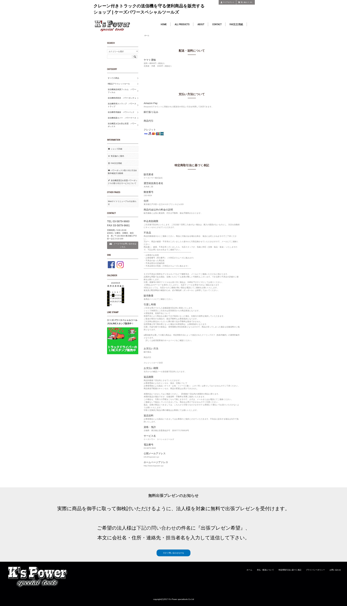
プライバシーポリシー (315, 570)
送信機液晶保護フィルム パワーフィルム (122, 90)
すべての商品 (113, 78)
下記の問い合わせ (156, 528)
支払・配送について (265, 570)
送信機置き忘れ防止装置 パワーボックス (122, 124)
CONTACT (217, 24)
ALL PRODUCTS (182, 24)
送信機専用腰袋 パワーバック (121, 112)
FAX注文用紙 (236, 24)
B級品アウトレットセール (119, 84)
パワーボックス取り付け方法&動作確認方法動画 (122, 171)
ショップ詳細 (116, 149)
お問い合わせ (335, 570)
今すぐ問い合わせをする (173, 553)
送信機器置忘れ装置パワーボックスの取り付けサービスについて (122, 181)
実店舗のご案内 (117, 156)
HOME (164, 24)
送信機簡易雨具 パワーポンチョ (122, 98)
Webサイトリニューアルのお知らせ (122, 202)
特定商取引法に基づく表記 (290, 570)
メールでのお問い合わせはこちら (125, 245)
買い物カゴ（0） (247, 2)
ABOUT (200, 24)
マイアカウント (228, 2)
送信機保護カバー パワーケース (122, 118)
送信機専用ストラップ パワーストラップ (122, 105)
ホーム (146, 35)
